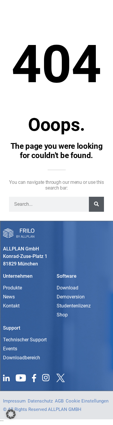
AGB (59, 401)
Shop (62, 315)
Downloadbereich (21, 358)
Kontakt (11, 306)
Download (67, 288)
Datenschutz (40, 401)
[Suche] (96, 204)
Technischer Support (25, 340)
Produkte (12, 288)
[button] (11, 414)
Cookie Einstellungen (87, 401)
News (9, 297)
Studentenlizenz (74, 306)
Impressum (14, 401)
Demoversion (71, 297)
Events (10, 349)
